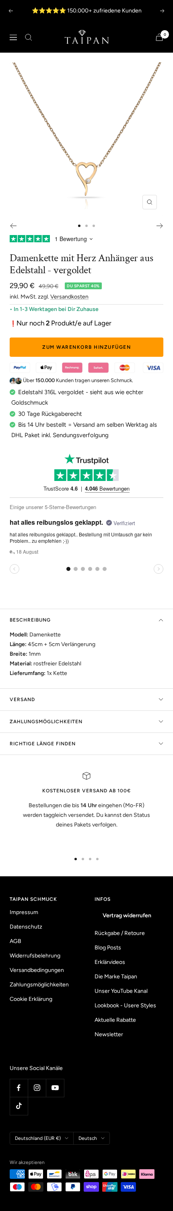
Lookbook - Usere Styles (125, 1005)
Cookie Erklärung (31, 999)
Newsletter (109, 1034)
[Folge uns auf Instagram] (37, 1088)
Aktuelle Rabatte (115, 1020)
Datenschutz (26, 926)
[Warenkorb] (159, 37)
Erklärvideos (110, 962)
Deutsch (87, 1138)
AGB (15, 941)
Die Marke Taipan (116, 976)
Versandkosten (69, 296)
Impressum (24, 912)
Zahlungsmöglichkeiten (46, 721)
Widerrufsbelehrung (35, 955)
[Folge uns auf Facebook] (19, 1088)
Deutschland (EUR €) (38, 1138)
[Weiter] (160, 226)
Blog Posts (108, 947)
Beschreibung (30, 620)
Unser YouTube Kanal (121, 991)
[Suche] (28, 37)
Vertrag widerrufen (127, 915)
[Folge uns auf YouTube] (55, 1088)
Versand (22, 699)
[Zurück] (13, 226)
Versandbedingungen (37, 970)
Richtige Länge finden (43, 744)
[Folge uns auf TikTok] (19, 1106)
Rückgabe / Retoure (120, 933)
